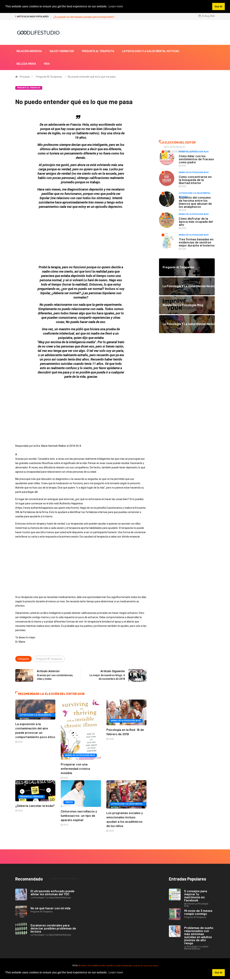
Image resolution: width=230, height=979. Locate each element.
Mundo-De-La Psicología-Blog (80, 755)
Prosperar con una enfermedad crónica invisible (75, 768)
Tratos (69, 802)
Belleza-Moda (26, 63)
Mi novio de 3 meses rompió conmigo (198, 912)
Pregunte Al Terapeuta (98, 51)
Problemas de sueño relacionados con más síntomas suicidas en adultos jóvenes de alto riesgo (198, 935)
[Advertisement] (81, 237)
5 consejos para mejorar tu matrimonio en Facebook (195, 895)
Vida (47, 63)
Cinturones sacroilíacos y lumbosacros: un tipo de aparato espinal (79, 815)
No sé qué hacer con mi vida (50, 908)
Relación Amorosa (29, 51)
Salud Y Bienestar (62, 51)
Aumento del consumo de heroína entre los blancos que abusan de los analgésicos (195, 202)
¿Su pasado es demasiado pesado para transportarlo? (83, 16)
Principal (24, 76)
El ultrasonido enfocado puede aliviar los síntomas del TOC (52, 892)
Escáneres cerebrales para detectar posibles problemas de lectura (53, 928)
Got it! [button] (218, 972)
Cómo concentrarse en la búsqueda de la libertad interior (195, 180)
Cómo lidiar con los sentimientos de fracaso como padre (196, 159)
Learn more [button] (116, 972)
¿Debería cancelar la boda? (35, 806)
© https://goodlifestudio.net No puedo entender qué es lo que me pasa (118, 965)
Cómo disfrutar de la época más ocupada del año (196, 221)
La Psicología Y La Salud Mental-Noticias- (151, 51)
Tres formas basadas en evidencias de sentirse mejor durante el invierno (197, 242)
